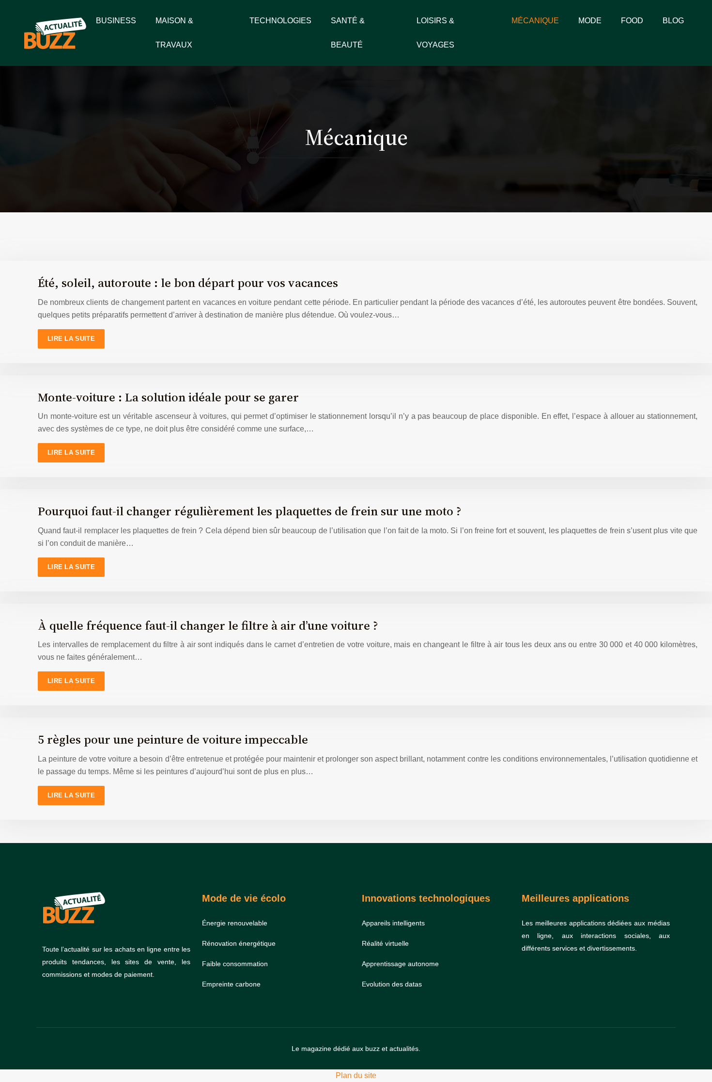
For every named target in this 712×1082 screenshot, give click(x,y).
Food (632, 20)
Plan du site (356, 1075)
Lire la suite (71, 338)
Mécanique (535, 20)
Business (116, 20)
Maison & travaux (174, 32)
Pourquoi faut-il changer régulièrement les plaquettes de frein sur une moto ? (250, 511)
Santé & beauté (348, 32)
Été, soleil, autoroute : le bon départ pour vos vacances (188, 282)
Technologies (280, 20)
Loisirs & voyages (435, 32)
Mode (590, 20)
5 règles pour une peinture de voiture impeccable (173, 739)
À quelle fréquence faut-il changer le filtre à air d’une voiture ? (208, 625)
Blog (673, 20)
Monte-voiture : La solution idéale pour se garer (168, 397)
